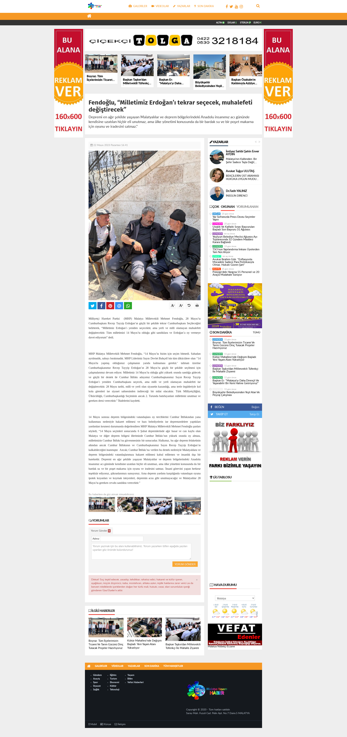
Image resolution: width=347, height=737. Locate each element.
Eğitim (113, 675)
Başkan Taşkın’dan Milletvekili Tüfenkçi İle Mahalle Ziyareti (235, 370)
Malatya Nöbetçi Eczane (221, 646)
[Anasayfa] (89, 16)
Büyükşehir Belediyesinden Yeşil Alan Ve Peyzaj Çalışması (236, 393)
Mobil (93, 724)
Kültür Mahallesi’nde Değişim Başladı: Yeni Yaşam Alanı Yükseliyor (235, 358)
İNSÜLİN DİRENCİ (236, 195)
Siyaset (217, 256)
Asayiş (216, 269)
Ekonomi (114, 682)
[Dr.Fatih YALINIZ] (217, 193)
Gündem (217, 224)
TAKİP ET (221, 414)
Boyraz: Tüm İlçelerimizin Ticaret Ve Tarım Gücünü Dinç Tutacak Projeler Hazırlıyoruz (234, 345)
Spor (95, 682)
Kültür (113, 686)
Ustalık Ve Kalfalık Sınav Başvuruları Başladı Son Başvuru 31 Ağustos (234, 228)
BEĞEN (219, 407)
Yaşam (130, 675)
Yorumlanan (247, 207)
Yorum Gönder (100, 531)
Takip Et (254, 414)
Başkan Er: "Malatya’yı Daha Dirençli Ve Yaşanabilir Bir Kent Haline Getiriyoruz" (236, 382)
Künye (107, 724)
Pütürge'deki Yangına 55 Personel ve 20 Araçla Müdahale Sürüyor (236, 273)
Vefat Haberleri (135, 682)
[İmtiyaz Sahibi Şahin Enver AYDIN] (217, 157)
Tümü (256, 332)
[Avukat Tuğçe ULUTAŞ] (217, 175)
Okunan (228, 207)
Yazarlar (220, 142)
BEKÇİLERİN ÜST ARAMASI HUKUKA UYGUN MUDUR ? (242, 178)
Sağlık (216, 214)
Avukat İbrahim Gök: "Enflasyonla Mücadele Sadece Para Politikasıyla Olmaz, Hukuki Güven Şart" (233, 262)
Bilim (130, 679)
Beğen (255, 407)
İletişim (121, 724)
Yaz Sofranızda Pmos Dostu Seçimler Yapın (234, 218)
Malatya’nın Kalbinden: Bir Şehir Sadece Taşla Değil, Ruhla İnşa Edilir (241, 161)
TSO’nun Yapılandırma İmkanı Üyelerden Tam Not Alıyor (236, 251)
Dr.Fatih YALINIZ (236, 191)
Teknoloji (114, 690)
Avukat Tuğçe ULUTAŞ (240, 171)
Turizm (113, 679)
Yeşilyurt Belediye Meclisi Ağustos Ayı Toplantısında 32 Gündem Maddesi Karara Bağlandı (235, 239)
